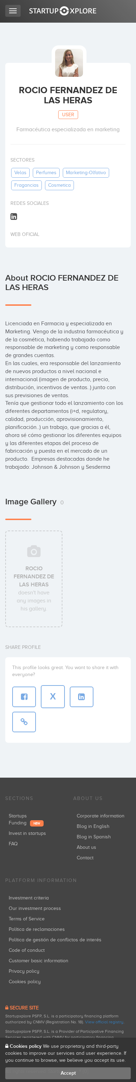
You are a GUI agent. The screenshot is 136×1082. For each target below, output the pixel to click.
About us (86, 847)
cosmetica (59, 185)
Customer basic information (38, 960)
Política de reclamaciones (37, 929)
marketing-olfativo (86, 172)
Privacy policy (24, 971)
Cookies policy (25, 981)
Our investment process (35, 908)
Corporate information (100, 815)
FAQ (13, 843)
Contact (85, 857)
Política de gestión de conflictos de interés (55, 939)
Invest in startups (27, 833)
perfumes (46, 172)
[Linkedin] (13, 216)
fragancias (26, 185)
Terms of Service (27, 918)
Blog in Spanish (94, 836)
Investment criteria (29, 898)
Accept (68, 1073)
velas (20, 172)
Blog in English (93, 826)
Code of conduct (27, 950)
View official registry (104, 1022)
